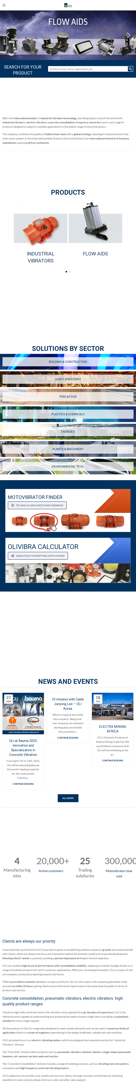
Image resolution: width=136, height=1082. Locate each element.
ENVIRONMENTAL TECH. (68, 466)
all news (68, 798)
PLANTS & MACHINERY (68, 449)
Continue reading (23, 784)
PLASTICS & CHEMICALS (68, 414)
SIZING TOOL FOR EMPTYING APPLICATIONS (40, 555)
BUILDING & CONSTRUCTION (68, 361)
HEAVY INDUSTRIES (68, 379)
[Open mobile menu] (4, 5)
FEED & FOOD (68, 396)
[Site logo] (68, 4)
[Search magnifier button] (130, 69)
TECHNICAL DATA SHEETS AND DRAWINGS (39, 505)
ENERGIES (68, 431)
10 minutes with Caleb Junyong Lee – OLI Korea (68, 704)
